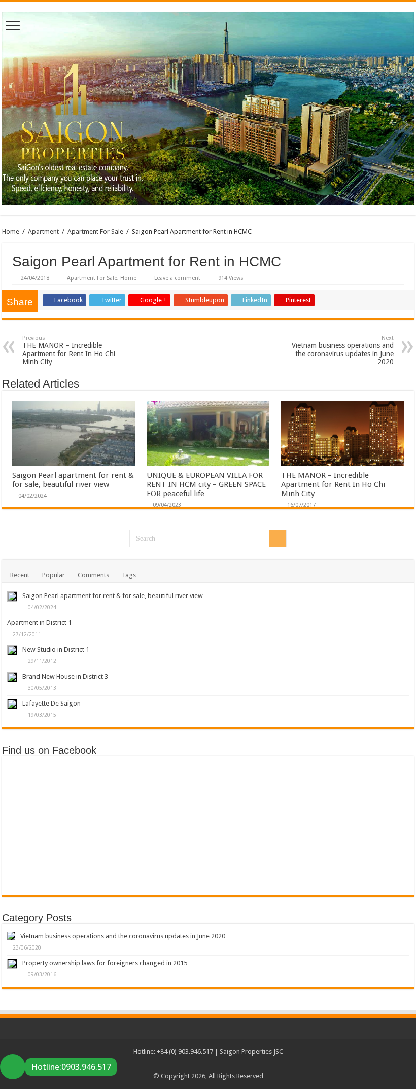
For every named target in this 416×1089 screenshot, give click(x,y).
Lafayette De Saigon (51, 703)
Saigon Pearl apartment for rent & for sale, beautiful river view (73, 480)
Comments (93, 575)
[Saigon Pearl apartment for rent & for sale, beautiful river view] (12, 596)
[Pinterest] (203, 1064)
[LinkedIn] (213, 1064)
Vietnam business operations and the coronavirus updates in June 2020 (343, 350)
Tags (129, 575)
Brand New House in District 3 (65, 676)
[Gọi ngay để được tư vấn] (12, 1066)
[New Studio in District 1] (12, 650)
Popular (53, 575)
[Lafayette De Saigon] (12, 704)
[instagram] (232, 1064)
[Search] (277, 538)
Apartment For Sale (95, 231)
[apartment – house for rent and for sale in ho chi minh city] (208, 106)
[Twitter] (193, 1064)
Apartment (43, 231)
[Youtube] (222, 1064)
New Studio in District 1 (55, 649)
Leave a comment (177, 278)
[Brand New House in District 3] (12, 677)
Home (10, 231)
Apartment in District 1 (39, 622)
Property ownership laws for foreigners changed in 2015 (104, 963)
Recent (19, 575)
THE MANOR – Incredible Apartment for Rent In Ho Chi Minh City (68, 350)
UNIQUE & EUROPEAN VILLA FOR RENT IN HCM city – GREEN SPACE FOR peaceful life (206, 484)
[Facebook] (184, 1064)
